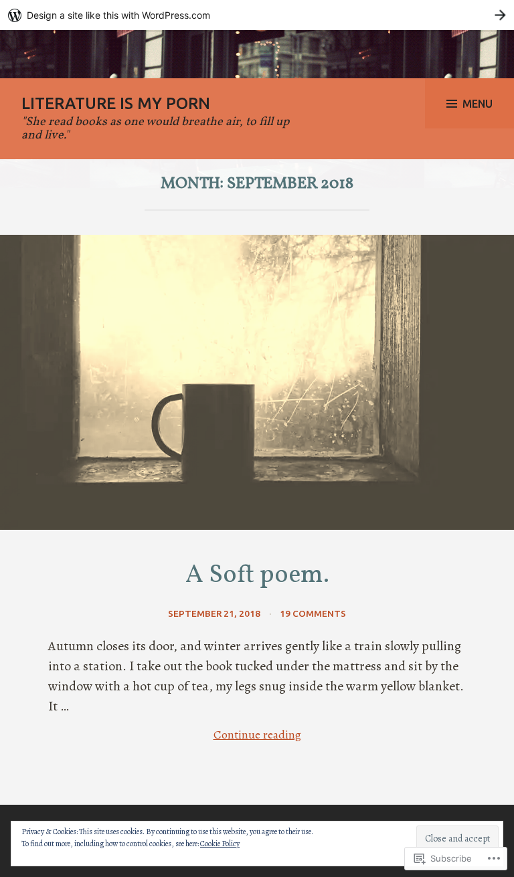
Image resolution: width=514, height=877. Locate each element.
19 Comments (313, 613)
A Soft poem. (257, 575)
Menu (477, 104)
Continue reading (174, 735)
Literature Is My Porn (115, 103)
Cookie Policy (220, 843)
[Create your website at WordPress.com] (257, 15)
